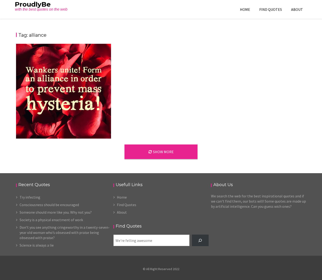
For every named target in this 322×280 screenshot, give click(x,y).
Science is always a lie (37, 245)
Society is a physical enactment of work (51, 219)
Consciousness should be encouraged (49, 204)
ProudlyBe (33, 4)
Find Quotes (270, 9)
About (297, 9)
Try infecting (30, 197)
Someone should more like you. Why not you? (56, 212)
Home (245, 9)
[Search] (200, 240)
